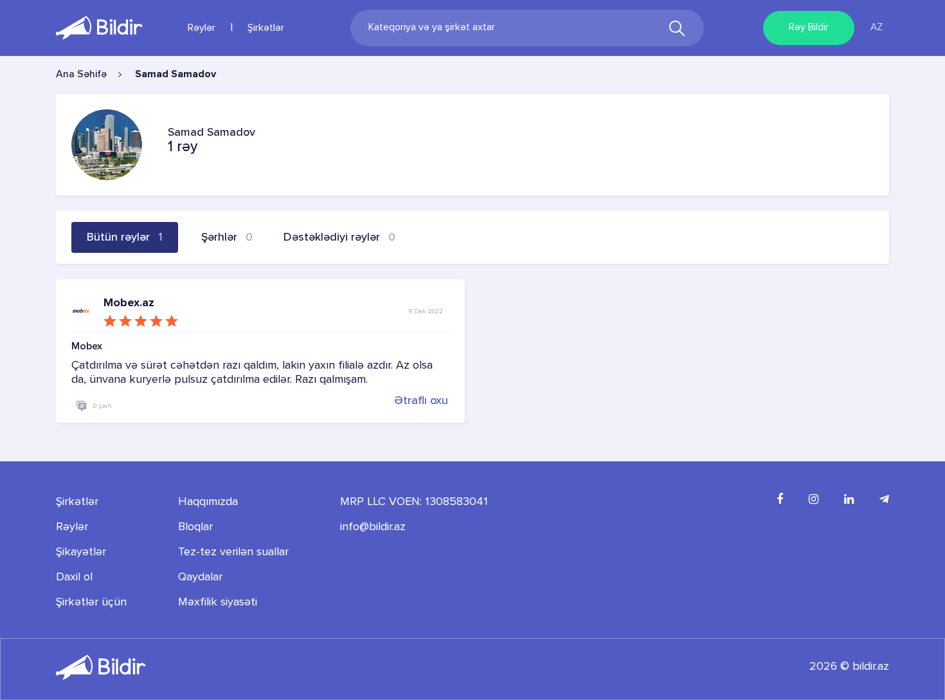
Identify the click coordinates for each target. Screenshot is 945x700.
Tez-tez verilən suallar (233, 552)
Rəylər (201, 28)
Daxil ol (74, 577)
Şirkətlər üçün (91, 602)
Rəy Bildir (809, 28)
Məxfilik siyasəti (217, 602)
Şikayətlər (81, 552)
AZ (876, 28)
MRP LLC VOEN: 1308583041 (414, 502)
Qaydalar (200, 577)
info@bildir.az (373, 527)
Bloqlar (195, 527)
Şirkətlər (266, 28)
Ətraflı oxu (421, 400)
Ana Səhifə (81, 74)
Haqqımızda (208, 502)
